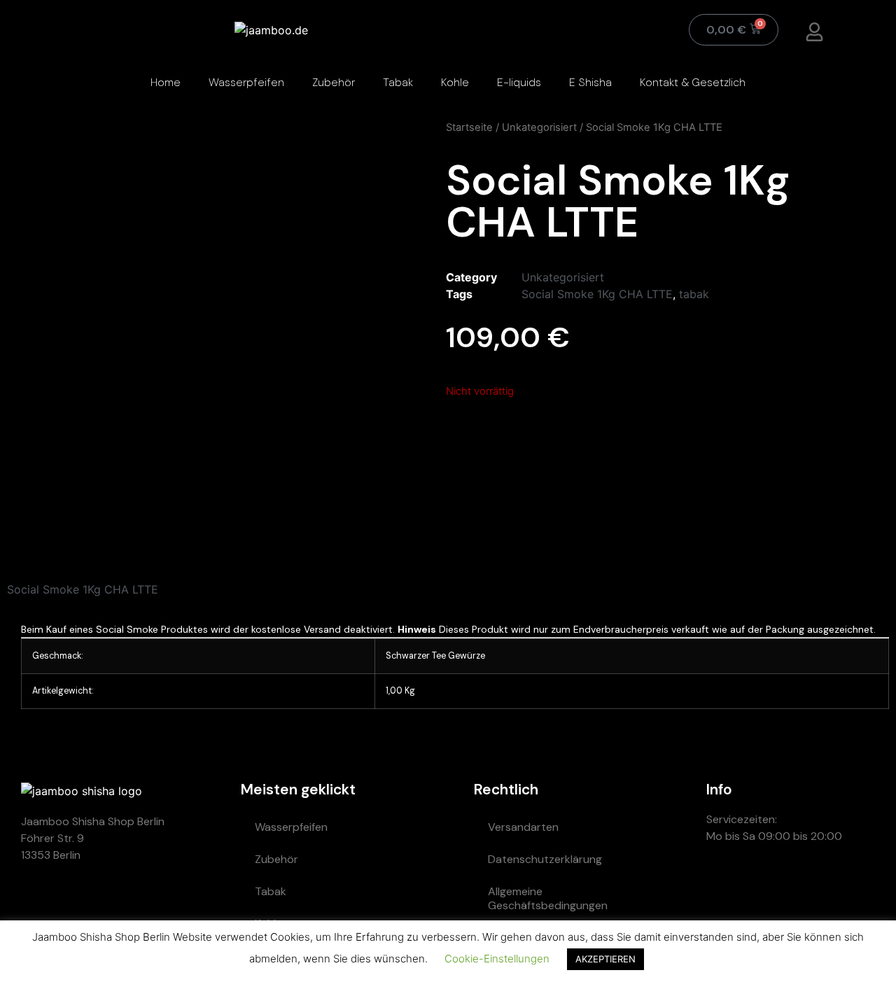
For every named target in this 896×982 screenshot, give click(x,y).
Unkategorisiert (539, 127)
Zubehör (333, 82)
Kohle (455, 82)
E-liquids (519, 82)
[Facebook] (849, 886)
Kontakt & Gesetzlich (693, 82)
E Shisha (590, 82)
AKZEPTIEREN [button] (605, 959)
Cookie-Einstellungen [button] (497, 958)
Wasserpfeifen (246, 82)
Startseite (469, 127)
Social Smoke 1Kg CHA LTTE (597, 294)
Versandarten (523, 827)
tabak (694, 294)
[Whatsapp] (723, 886)
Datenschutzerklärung (545, 859)
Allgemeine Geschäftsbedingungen (548, 898)
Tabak (398, 82)
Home (165, 82)
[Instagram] (807, 886)
